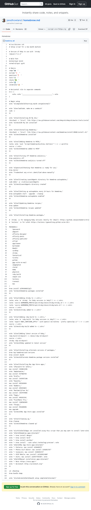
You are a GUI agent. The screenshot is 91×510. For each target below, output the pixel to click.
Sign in (72, 4)
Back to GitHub (59, 4)
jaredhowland (14, 20)
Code (8, 29)
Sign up (81, 4)
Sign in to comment (77, 487)
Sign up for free (12, 487)
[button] (69, 29)
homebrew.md (31, 20)
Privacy (24, 498)
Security (31, 498)
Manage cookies (69, 498)
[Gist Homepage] (11, 3)
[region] (45, 261)
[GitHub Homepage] (38, 503)
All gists (48, 4)
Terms (18, 498)
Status (38, 498)
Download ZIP (83, 29)
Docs (53, 498)
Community (46, 498)
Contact (59, 498)
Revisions (21, 29)
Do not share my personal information (45, 500)
